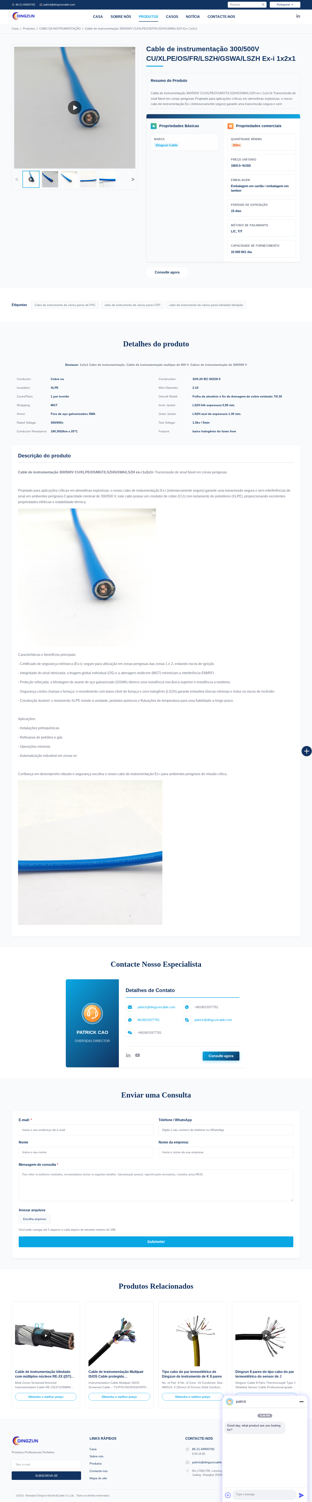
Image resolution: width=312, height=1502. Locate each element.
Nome (23, 1142)
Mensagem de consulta (38, 1164)
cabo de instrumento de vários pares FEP (132, 305)
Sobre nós (121, 17)
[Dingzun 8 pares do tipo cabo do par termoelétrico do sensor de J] (266, 1335)
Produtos (148, 17)
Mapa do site (98, 1478)
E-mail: (25, 1120)
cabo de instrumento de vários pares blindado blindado (206, 305)
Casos (172, 17)
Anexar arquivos (32, 1210)
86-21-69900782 (25, 4)
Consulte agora (167, 272)
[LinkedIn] (298, 17)
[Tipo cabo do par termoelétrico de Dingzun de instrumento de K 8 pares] (192, 1335)
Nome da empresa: (174, 1142)
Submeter (156, 1242)
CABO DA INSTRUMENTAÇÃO (60, 28)
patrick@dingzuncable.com (59, 4)
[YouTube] (137, 1056)
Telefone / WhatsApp (175, 1120)
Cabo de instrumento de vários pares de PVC (65, 305)
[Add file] (228, 1495)
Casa (98, 17)
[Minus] (301, 1401)
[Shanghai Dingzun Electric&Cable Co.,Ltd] (23, 19)
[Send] (301, 1495)
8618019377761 (149, 1020)
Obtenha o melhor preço (45, 1396)
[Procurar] (263, 4)
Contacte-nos (221, 17)
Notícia (193, 17)
